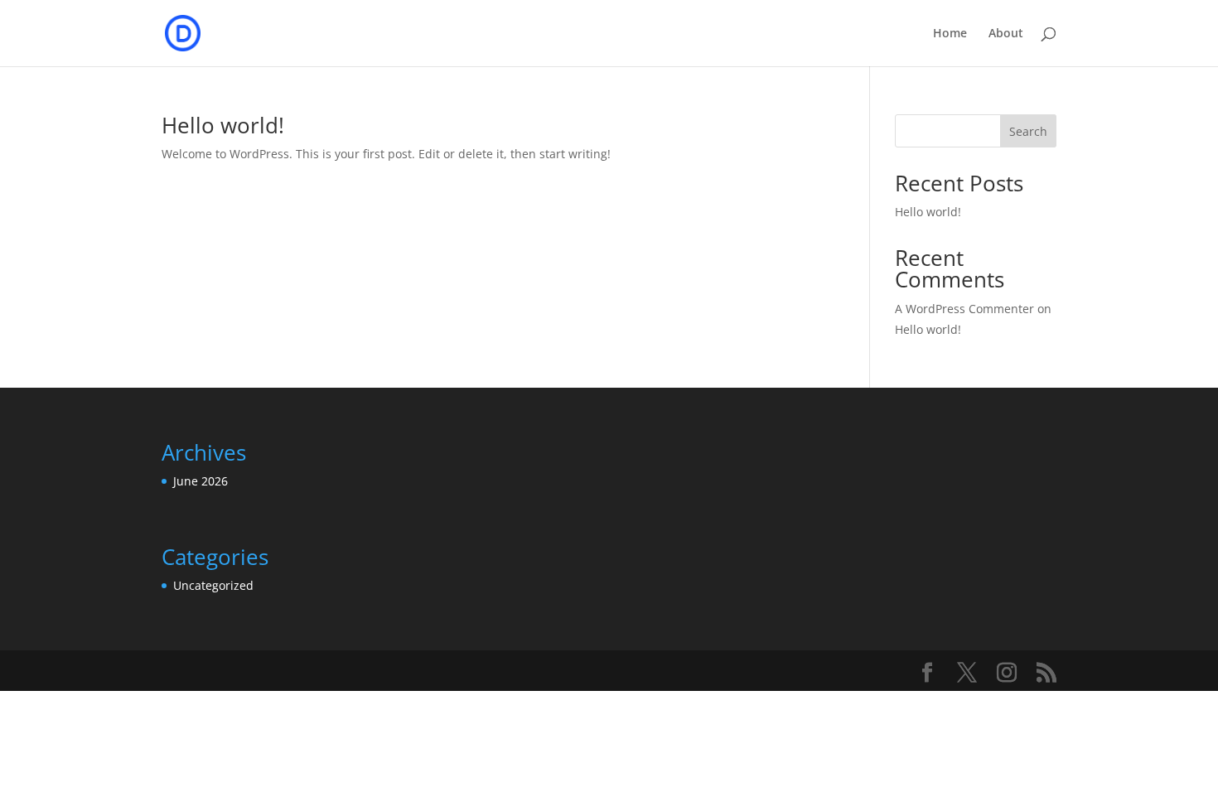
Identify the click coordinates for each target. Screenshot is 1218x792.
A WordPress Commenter (964, 308)
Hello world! (223, 125)
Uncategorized (213, 585)
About (1005, 34)
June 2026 (200, 481)
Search (1028, 131)
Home (950, 34)
